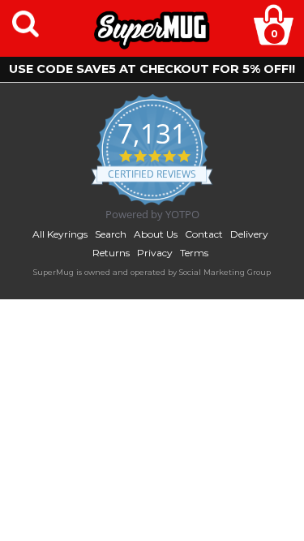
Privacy (155, 253)
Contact (204, 234)
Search (110, 234)
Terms (194, 253)
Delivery (249, 234)
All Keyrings (60, 234)
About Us (156, 234)
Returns (111, 253)
